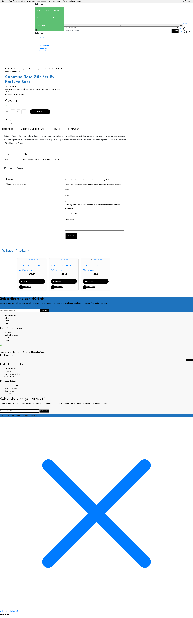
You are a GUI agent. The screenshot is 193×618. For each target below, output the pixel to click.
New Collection (10, 388)
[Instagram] (192, 360)
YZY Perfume (56, 270)
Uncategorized (10, 315)
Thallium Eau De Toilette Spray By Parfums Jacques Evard (25, 69)
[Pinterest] (190, 360)
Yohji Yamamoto (25, 270)
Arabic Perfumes (11, 335)
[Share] (5, 614)
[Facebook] (186, 360)
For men (42, 43)
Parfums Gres (9, 124)
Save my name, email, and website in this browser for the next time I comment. (93, 206)
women (21, 94)
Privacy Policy (10, 369)
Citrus (6, 318)
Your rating (70, 214)
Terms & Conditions (12, 374)
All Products (9, 340)
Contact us (43, 51)
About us (43, 48)
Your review (70, 219)
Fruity (6, 323)
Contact (188, 1)
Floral (6, 321)
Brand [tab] (57, 129)
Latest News (9, 394)
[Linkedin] (188, 360)
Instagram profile (11, 386)
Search (175, 31)
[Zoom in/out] (1, 614)
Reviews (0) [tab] (73, 129)
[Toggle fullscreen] (3, 614)
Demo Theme (16, 416)
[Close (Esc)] (8, 614)
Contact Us (9, 377)
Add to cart (40, 112)
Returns (7, 371)
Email (68, 196)
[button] (9, 611)
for (10, 94)
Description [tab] (8, 129)
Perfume (15, 94)
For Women (44, 45)
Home (41, 37)
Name (68, 190)
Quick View (21, 287)
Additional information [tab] (33, 129)
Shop (41, 40)
